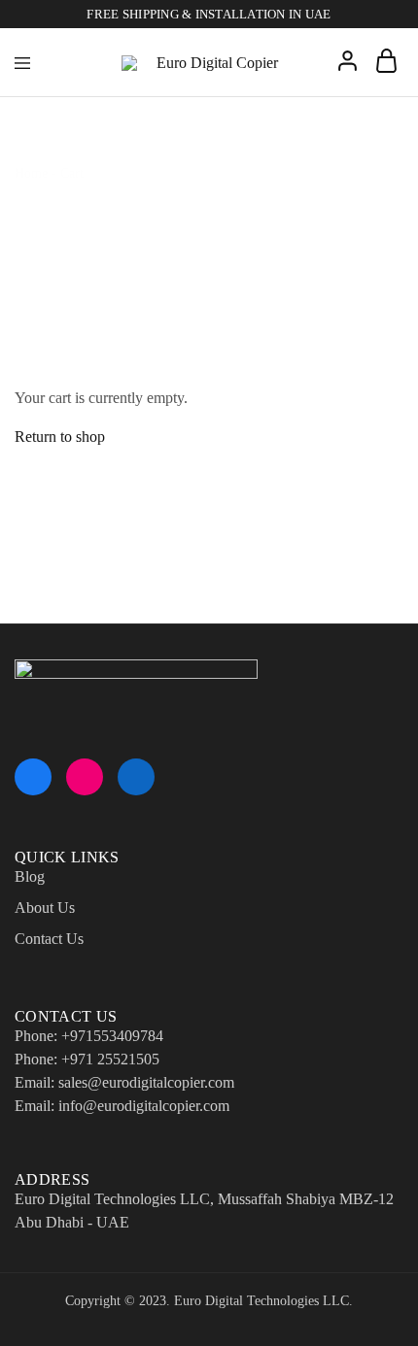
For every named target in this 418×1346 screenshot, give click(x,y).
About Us (45, 907)
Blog (30, 876)
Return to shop (60, 436)
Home (31, 173)
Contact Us (49, 938)
